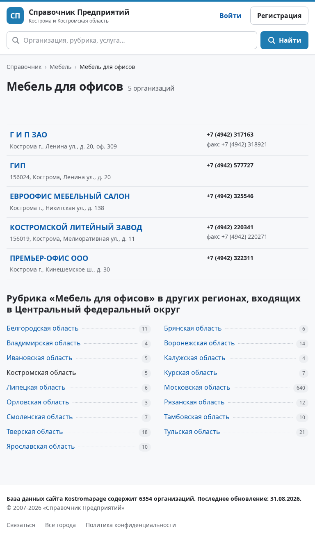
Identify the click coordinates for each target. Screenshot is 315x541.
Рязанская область (194, 401)
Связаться (21, 525)
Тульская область (192, 431)
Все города (60, 525)
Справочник (24, 67)
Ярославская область (41, 446)
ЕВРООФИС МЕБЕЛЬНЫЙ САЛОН (70, 196)
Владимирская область (44, 342)
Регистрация (279, 15)
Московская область (197, 387)
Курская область (190, 372)
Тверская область (35, 431)
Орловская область (38, 401)
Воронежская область (199, 342)
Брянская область (193, 328)
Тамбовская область (197, 416)
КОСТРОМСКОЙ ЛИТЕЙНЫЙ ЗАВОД (76, 227)
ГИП (17, 165)
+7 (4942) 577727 (230, 165)
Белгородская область (43, 328)
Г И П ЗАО (28, 134)
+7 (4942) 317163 (230, 134)
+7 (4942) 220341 (230, 227)
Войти (230, 15)
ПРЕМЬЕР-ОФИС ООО (49, 258)
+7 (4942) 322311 (230, 258)
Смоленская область (40, 416)
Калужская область (195, 357)
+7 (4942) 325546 (230, 196)
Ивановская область (40, 357)
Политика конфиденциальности (131, 525)
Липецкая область (36, 387)
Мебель (60, 67)
